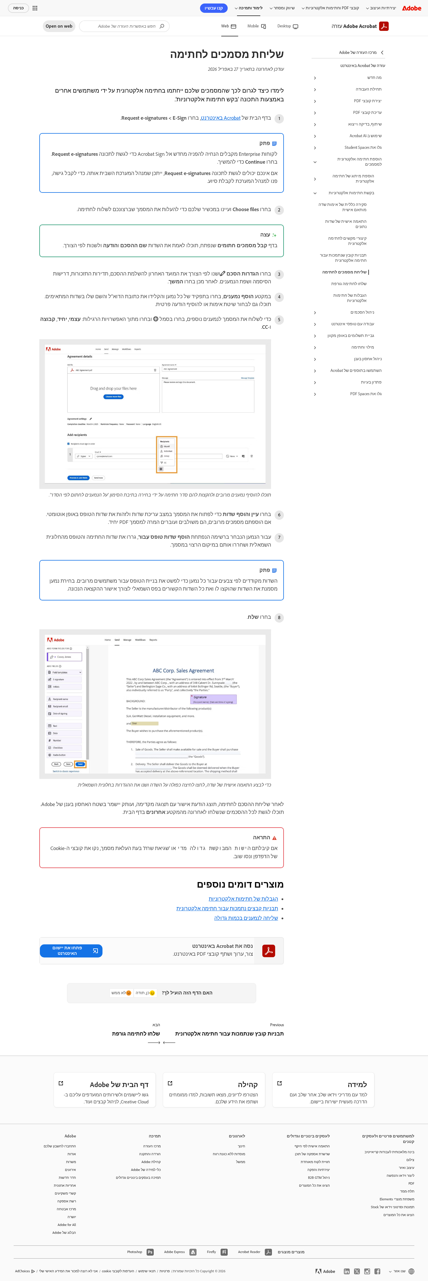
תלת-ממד (407, 1191)
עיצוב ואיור (406, 1168)
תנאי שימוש (146, 1271)
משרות (71, 1162)
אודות (72, 1154)
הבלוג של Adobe (64, 1233)
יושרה (72, 1217)
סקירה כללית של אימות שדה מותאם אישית (343, 207)
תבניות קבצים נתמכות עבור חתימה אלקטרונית (227, 908)
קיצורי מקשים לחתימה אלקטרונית (347, 241)
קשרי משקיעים (65, 1193)
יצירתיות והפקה (318, 1170)
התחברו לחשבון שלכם (60, 1146)
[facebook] (377, 1271)
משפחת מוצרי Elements (397, 1199)
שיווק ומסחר (284, 8)
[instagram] (367, 1271)
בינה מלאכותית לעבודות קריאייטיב (389, 1152)
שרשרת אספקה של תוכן (312, 1154)
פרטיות (165, 1271)
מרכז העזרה (152, 1146)
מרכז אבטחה (66, 1209)
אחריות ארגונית (65, 1185)
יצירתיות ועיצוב (383, 8)
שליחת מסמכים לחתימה (344, 272)
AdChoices (22, 1271)
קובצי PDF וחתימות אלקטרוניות (332, 8)
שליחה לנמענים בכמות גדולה (246, 918)
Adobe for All (67, 1225)
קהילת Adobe (151, 1162)
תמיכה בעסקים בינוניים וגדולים (138, 1178)
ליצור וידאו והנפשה (400, 1176)
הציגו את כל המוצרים (398, 1215)
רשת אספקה (66, 1201)
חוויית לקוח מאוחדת (315, 1162)
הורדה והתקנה (150, 1154)
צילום (410, 1160)
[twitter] (357, 1271)
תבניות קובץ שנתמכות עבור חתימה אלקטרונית (343, 258)
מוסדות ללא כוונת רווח (229, 1154)
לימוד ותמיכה (251, 8)
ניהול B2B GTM (319, 1178)
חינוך (241, 1146)
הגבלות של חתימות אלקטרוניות (350, 298)
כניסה (18, 8)
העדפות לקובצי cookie (118, 1271)
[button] (35, 8)
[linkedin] (347, 1271)
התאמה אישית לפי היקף (312, 1146)
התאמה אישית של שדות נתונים (346, 224)
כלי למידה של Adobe (146, 1170)
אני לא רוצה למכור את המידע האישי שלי (68, 1271)
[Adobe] (412, 8)
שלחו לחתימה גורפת (349, 283)
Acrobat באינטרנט (220, 118)
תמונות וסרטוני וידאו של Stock (392, 1207)
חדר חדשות (67, 1178)
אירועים (70, 1170)
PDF (411, 1183)
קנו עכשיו (214, 8)
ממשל (240, 1162)
